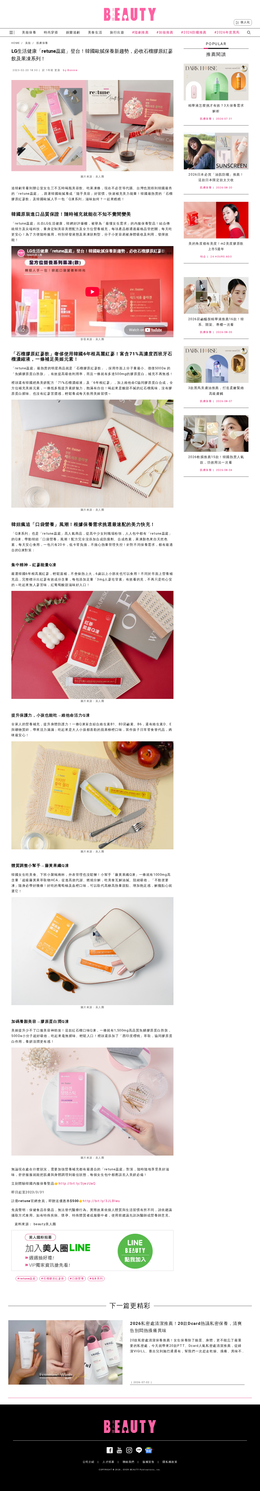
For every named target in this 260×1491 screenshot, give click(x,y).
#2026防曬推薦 (193, 32)
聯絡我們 (128, 1461)
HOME (15, 43)
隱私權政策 (169, 1461)
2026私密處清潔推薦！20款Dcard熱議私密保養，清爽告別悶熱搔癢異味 (186, 1327)
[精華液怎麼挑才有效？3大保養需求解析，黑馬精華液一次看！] (216, 82)
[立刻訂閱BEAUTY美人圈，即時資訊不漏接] (92, 1250)
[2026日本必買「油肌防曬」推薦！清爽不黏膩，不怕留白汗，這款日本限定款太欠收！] (216, 151)
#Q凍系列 (96, 1278)
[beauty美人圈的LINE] (140, 1450)
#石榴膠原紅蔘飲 (52, 1278)
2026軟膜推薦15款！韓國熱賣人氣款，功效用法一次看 (216, 459)
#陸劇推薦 (140, 32)
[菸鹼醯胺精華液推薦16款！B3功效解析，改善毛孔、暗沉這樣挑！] (216, 295)
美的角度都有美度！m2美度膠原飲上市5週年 (216, 246)
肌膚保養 (42, 43)
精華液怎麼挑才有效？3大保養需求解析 (216, 108)
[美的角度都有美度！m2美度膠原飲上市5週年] (216, 220)
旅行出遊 (117, 32)
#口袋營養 (77, 1278)
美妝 (28, 43)
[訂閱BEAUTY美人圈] (149, 1450)
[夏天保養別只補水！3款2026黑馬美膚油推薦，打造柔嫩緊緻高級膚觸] (216, 364)
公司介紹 (88, 1461)
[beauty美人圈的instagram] (130, 1450)
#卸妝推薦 (164, 32)
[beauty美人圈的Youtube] (120, 1450)
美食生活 (95, 32)
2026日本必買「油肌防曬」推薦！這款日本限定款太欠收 (216, 177)
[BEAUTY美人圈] (130, 14)
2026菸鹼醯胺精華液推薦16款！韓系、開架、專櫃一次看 (216, 322)
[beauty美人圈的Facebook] (110, 1450)
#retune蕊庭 (26, 1278)
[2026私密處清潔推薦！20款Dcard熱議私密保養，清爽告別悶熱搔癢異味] (65, 1352)
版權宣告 (148, 1461)
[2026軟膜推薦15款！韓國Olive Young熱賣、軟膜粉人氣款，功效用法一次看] (216, 433)
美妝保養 (29, 32)
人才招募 (108, 1461)
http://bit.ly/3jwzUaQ (77, 1183)
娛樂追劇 (73, 32)
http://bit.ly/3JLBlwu (101, 1201)
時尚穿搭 (51, 32)
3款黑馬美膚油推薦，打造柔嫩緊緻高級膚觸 (216, 390)
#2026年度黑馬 (227, 32)
